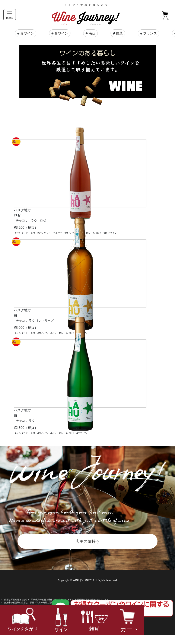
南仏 (92, 33)
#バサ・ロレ (57, 333)
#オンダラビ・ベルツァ (49, 232)
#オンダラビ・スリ (25, 232)
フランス (150, 33)
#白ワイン (81, 433)
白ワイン (61, 33)
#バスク (97, 232)
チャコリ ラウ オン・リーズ (35, 320)
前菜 (119, 33)
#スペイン (42, 333)
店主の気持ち (87, 541)
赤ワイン (27, 33)
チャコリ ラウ (25, 420)
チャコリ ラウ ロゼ (31, 220)
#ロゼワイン (110, 232)
